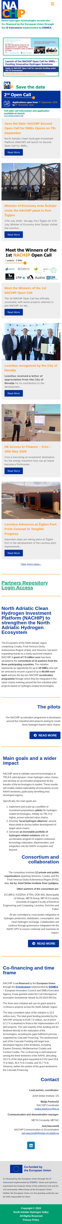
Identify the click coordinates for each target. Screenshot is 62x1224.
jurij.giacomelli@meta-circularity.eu (40, 1133)
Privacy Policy (31, 1220)
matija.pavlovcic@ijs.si (47, 1109)
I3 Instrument (14, 27)
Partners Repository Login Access (25, 585)
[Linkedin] (31, 1145)
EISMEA (46, 27)
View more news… (31, 564)
